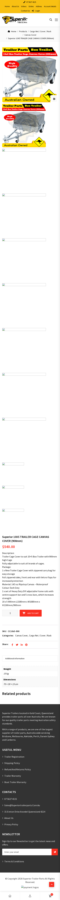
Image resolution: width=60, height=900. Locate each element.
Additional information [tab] (14, 658)
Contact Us (25, 11)
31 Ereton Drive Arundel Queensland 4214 (24, 811)
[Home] (10, 896)
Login (37, 11)
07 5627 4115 (31, 2)
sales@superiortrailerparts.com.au (22, 805)
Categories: (8, 635)
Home (7, 6)
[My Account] (30, 896)
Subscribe (55, 852)
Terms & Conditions (14, 861)
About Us (15, 6)
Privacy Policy (11, 824)
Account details (50, 6)
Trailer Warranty (12, 775)
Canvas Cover (30, 35)
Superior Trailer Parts (33, 878)
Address (39, 6)
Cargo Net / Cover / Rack (40, 31)
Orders (31, 6)
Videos (23, 6)
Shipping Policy (12, 763)
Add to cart (33, 613)
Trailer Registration (14, 756)
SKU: (4, 631)
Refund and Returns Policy (17, 769)
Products (23, 31)
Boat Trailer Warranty (15, 782)
